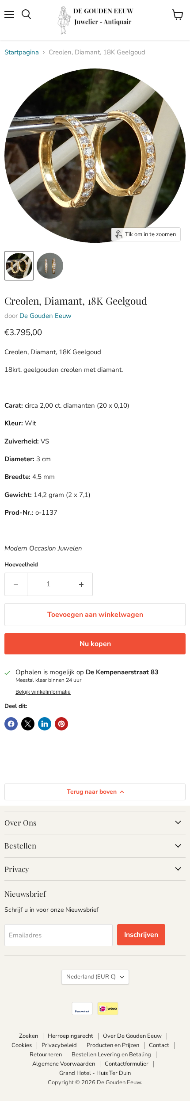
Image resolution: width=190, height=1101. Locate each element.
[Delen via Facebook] (11, 723)
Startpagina (21, 52)
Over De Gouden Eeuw (132, 1036)
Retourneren (46, 1055)
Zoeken (28, 1036)
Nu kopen (95, 644)
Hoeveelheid (21, 565)
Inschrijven (141, 935)
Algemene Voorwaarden (63, 1064)
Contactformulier (126, 1064)
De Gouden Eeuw (45, 315)
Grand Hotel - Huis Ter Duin (95, 1073)
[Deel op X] (27, 723)
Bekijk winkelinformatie (43, 692)
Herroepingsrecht (70, 1036)
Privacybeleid (59, 1045)
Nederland (91, 977)
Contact (159, 1045)
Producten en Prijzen (113, 1045)
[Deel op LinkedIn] (44, 723)
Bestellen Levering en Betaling (111, 1055)
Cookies (21, 1045)
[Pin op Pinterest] (61, 723)
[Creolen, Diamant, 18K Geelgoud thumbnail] (19, 266)
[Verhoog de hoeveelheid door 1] (81, 584)
